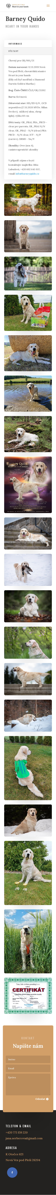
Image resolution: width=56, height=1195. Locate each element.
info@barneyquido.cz (27, 173)
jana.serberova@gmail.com (24, 1138)
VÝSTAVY (13, 51)
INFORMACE (15, 43)
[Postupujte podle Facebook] (12, 1172)
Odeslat (40, 1099)
